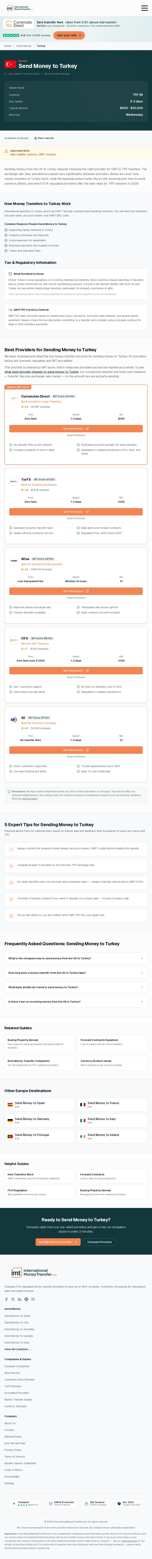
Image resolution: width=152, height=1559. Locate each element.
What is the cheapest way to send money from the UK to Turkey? (49, 958)
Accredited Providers (16, 1393)
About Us (10, 1423)
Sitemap (9, 1483)
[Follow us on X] (13, 1299)
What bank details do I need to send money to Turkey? (43, 987)
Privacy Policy (13, 1450)
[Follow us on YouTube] (33, 1299)
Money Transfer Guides (18, 1399)
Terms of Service (14, 1456)
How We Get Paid (14, 1443)
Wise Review (12, 1373)
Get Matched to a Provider (55, 1242)
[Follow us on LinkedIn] (20, 1299)
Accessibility (11, 1476)
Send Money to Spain (17, 1316)
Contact (9, 1430)
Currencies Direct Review (19, 1379)
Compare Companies (16, 1366)
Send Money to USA (16, 1322)
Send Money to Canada (18, 1336)
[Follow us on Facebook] (6, 1299)
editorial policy (29, 798)
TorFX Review (12, 1386)
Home (7, 46)
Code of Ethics (13, 1470)
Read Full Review (76, 435)
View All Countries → (17, 1349)
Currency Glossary (15, 1406)
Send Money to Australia (19, 1329)
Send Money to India (16, 1342)
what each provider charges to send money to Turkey (41, 372)
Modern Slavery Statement (20, 1463)
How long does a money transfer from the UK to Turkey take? (47, 972)
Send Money (24, 46)
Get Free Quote (73, 428)
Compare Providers (99, 1242)
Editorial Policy (13, 1436)
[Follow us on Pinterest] (26, 1299)
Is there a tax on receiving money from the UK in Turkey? (44, 1001)
